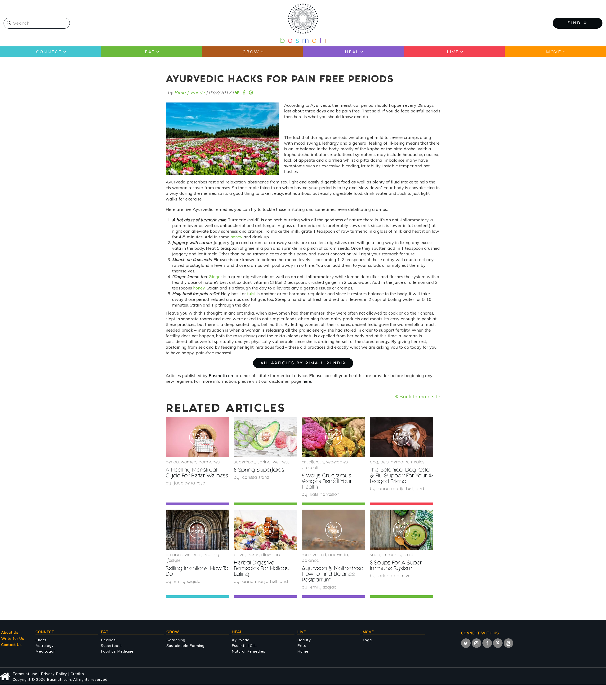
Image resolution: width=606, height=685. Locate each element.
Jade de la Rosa (189, 483)
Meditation (46, 651)
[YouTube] (508, 643)
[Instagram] (476, 643)
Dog (374, 462)
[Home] (303, 23)
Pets (384, 462)
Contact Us (11, 644)
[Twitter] (466, 643)
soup (375, 555)
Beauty (304, 640)
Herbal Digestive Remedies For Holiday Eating (262, 569)
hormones (209, 462)
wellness (281, 462)
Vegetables (337, 462)
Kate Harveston (325, 495)
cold (409, 555)
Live (453, 51)
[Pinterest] (498, 643)
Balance (174, 555)
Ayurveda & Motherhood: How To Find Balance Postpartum (333, 574)
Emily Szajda (187, 582)
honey (236, 237)
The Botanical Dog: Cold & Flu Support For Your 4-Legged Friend (401, 476)
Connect (49, 51)
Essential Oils (244, 645)
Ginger (215, 276)
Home (302, 651)
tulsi (251, 293)
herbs (253, 555)
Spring (264, 462)
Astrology (45, 645)
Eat (150, 51)
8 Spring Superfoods (259, 470)
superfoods (244, 462)
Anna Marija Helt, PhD (401, 489)
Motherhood (314, 555)
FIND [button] (575, 23)
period (172, 462)
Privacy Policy (54, 674)
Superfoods (112, 645)
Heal (352, 51)
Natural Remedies (248, 651)
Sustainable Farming (185, 645)
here (307, 381)
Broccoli (310, 468)
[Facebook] (487, 643)
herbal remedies (407, 462)
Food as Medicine (117, 651)
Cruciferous (313, 462)
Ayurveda (338, 555)
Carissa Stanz (255, 478)
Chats (41, 640)
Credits (77, 674)
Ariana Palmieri (395, 576)
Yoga (367, 640)
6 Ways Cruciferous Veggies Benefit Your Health (327, 482)
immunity (393, 555)
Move (553, 51)
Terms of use (25, 674)
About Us (9, 632)
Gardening (175, 640)
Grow (251, 51)
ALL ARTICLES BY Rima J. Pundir (303, 363)
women (188, 462)
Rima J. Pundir (189, 92)
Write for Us (12, 638)
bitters (239, 555)
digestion (270, 555)
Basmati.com (222, 375)
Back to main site (419, 396)
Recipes (108, 640)
